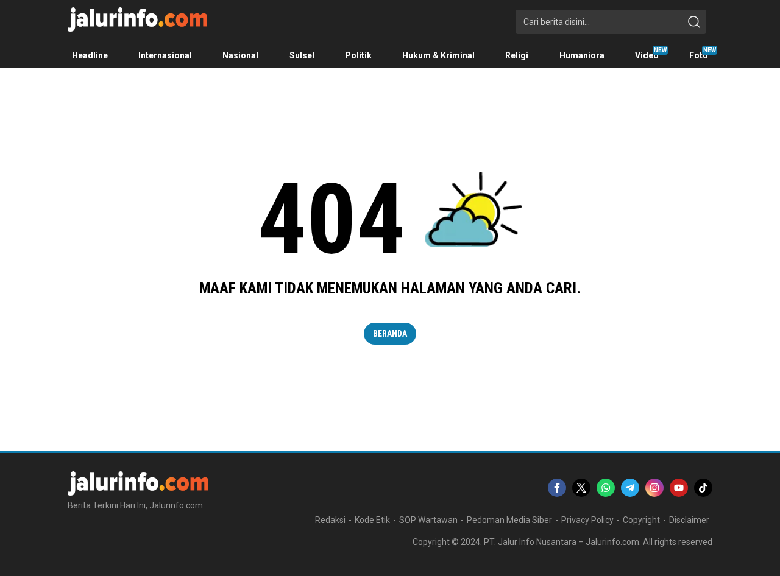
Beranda (390, 334)
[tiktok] (703, 488)
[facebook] (557, 488)
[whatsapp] (606, 488)
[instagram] (654, 488)
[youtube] (679, 488)
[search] (694, 22)
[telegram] (630, 488)
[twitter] (581, 488)
